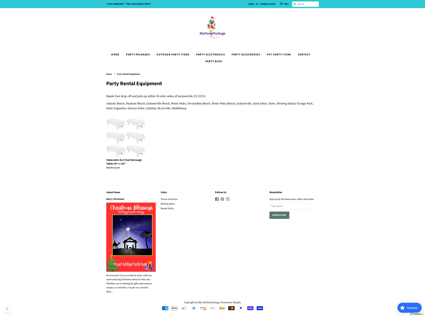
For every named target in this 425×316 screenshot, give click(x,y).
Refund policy (168, 203)
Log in (251, 4)
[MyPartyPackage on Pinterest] (222, 199)
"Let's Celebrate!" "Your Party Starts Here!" (128, 4)
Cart (286, 4)
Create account (267, 4)
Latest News (113, 192)
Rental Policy (167, 208)
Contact (304, 54)
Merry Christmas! (115, 199)
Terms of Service (169, 199)
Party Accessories (246, 54)
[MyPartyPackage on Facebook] (217, 199)
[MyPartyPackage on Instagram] (227, 199)
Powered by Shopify (231, 302)
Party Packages (138, 54)
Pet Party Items (279, 54)
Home (115, 54)
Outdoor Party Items (173, 54)
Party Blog (213, 61)
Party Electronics (210, 54)
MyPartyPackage (211, 302)
